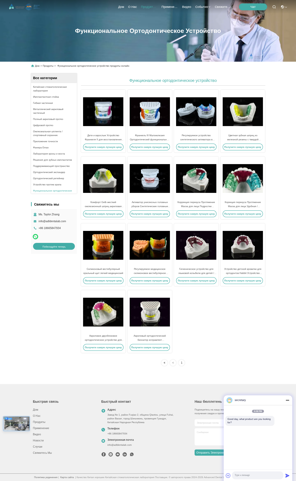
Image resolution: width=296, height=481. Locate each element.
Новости (38, 440)
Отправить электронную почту (216, 452)
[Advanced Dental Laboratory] (25, 7)
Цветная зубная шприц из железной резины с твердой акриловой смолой (242, 139)
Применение (170, 7)
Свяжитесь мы (223, 7)
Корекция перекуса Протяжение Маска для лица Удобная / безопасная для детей (243, 206)
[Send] (287, 475)
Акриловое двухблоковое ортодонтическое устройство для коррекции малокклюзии (103, 339)
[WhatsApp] (35, 236)
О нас (132, 7)
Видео (186, 7)
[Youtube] (117, 455)
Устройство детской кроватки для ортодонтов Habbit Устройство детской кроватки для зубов (242, 273)
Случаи (37, 446)
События (201, 7)
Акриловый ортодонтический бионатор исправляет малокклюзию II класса (150, 339)
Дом (121, 7)
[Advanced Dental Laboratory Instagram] (110, 455)
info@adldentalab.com (52, 221)
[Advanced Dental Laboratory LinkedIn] (124, 455)
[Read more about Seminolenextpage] (164, 363)
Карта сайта (67, 477)
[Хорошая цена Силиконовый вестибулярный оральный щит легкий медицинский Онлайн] (103, 245)
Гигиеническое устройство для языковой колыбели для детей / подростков (196, 273)
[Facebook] (103, 455)
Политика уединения (46, 477)
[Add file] (228, 475)
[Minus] (287, 400)
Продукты (148, 7)
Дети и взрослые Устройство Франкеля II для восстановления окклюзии (103, 139)
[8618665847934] (131, 455)
